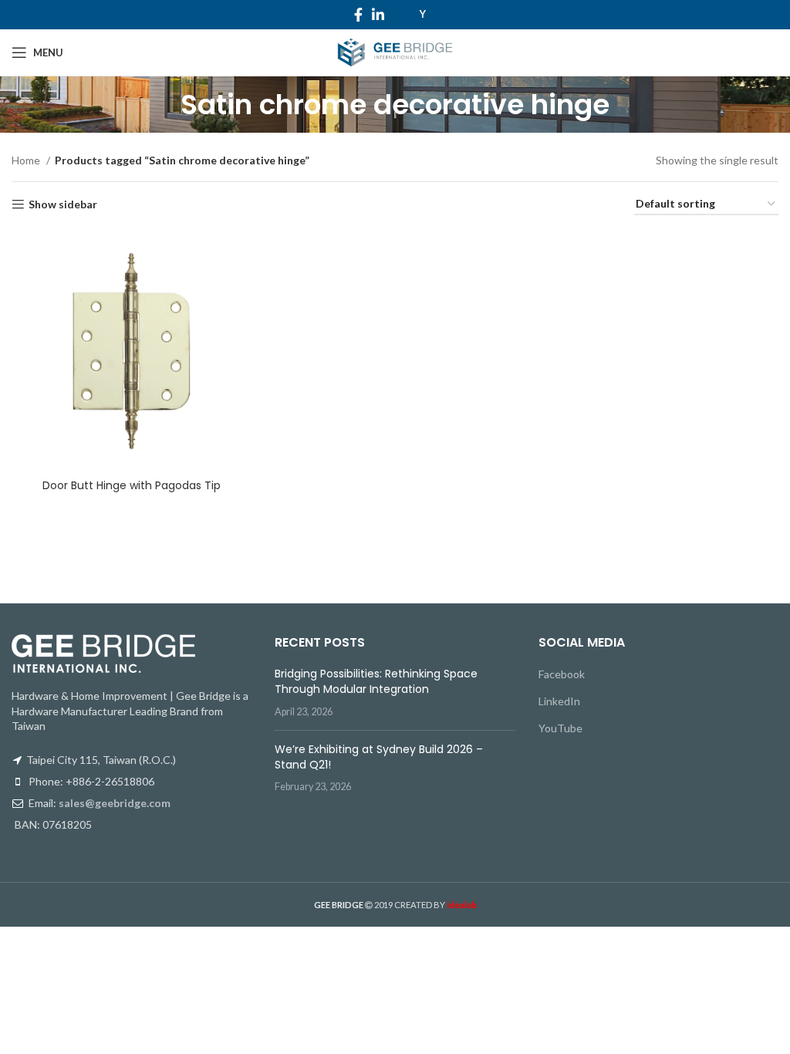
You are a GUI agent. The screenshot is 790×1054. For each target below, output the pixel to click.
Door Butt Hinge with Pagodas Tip (131, 485)
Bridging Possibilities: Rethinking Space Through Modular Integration (376, 681)
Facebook (561, 674)
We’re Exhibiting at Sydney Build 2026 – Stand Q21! (379, 757)
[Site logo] (394, 51)
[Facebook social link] (358, 14)
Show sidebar (63, 204)
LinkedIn (559, 701)
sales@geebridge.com (114, 802)
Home (27, 160)
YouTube (560, 728)
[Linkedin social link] (378, 14)
